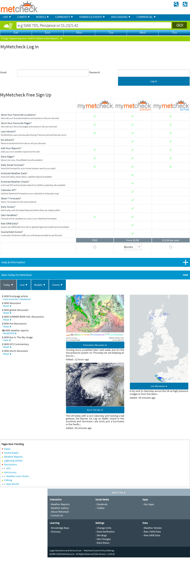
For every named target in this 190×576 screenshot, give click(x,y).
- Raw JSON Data (151, 531)
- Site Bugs (101, 535)
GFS (8, 468)
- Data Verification (105, 531)
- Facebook (101, 504)
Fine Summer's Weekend (16, 299)
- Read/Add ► (9, 333)
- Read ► (7, 306)
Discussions (10, 464)
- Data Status (102, 542)
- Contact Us (56, 515)
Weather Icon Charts (17, 476)
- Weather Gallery (59, 508)
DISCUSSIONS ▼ (121, 17)
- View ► (7, 340)
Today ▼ (8, 285)
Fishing (8, 480)
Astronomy (10, 472)
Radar (7, 448)
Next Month (12, 484)
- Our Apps (148, 504)
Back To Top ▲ (119, 492)
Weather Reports (13, 456)
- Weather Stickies (152, 528)
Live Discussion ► (159, 385)
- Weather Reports (60, 504)
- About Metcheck (59, 511)
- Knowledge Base (59, 528)
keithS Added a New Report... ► (45, 38)
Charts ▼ (57, 285)
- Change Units (103, 528)
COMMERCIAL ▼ (146, 17)
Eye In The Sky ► (95, 409)
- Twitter (100, 508)
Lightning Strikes (13, 460)
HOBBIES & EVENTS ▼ (92, 17)
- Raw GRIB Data (151, 535)
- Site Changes (103, 539)
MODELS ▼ (42, 17)
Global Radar (11, 452)
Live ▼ (24, 285)
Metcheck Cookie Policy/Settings (99, 550)
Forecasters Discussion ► (95, 344)
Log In (153, 81)
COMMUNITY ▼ (64, 17)
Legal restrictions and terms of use (65, 550)
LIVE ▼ (7, 17)
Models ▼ (40, 285)
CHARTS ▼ (23, 17)
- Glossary (55, 531)
